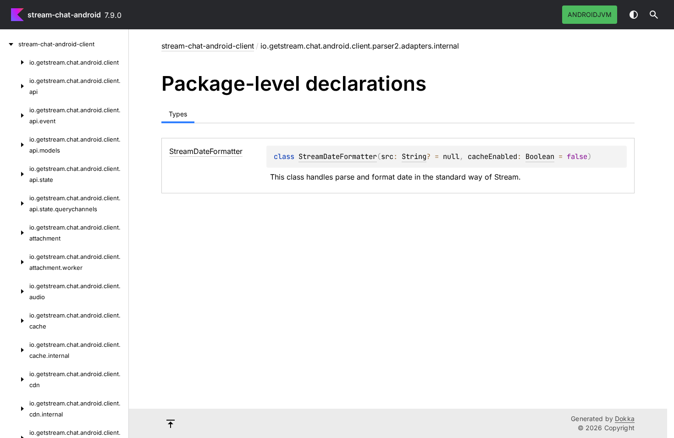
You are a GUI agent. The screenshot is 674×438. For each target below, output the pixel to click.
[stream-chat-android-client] (9, 44)
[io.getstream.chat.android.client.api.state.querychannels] (14, 203)
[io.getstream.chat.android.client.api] (14, 86)
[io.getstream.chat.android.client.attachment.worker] (14, 262)
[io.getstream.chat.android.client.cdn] (14, 379)
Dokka (625, 418)
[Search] (654, 14)
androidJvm (590, 14)
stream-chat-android (64, 14)
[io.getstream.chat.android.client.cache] (14, 320)
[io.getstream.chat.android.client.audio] (14, 291)
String (414, 156)
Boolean (539, 156)
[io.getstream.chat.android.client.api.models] (14, 144)
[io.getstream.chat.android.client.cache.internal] (14, 350)
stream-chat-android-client (207, 45)
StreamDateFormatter (337, 156)
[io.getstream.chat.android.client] (14, 62)
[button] (654, 14)
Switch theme (633, 14)
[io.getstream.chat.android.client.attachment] (14, 232)
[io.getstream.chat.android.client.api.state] (14, 174)
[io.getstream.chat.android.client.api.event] (14, 115)
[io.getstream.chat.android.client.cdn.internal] (14, 408)
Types (178, 114)
